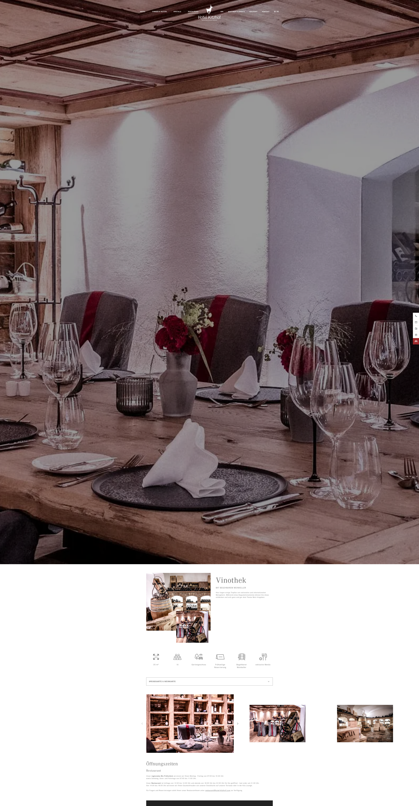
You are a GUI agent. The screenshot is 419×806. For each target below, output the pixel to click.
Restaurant (193, 12)
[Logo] (209, 12)
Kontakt (266, 12)
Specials (177, 12)
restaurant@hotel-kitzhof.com (217, 790)
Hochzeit (253, 12)
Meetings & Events (236, 12)
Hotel (142, 12)
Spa (222, 12)
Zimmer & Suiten (159, 12)
